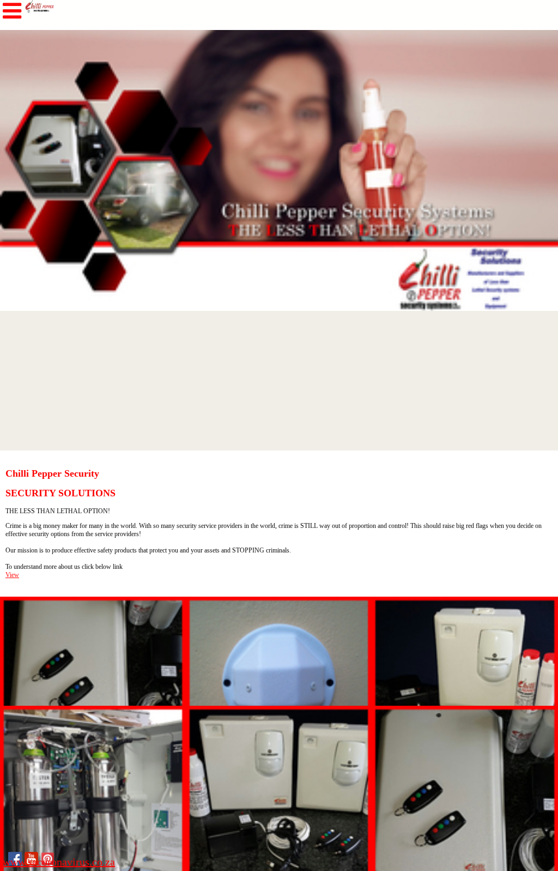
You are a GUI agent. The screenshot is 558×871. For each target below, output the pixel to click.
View (12, 575)
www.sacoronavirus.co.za (59, 862)
